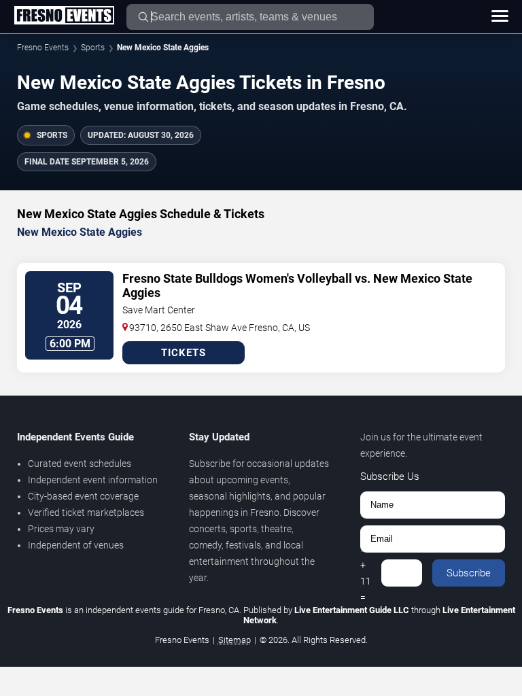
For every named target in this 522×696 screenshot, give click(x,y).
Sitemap (234, 640)
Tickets (183, 353)
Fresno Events (43, 47)
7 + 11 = (365, 573)
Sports (93, 47)
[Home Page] (64, 16)
